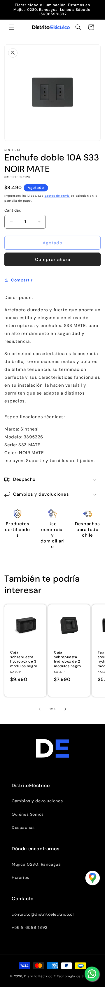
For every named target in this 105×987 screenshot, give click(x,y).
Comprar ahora (52, 259)
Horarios (20, 877)
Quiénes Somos (28, 814)
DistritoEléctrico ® (40, 976)
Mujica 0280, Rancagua (36, 864)
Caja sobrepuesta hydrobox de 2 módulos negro (67, 659)
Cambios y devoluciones (37, 800)
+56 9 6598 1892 (30, 927)
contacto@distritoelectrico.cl (43, 914)
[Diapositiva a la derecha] (65, 709)
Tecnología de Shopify (76, 976)
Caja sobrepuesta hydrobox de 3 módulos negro (23, 659)
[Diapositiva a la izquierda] (39, 709)
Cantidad (12, 210)
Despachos (23, 827)
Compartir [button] (21, 280)
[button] (11, 27)
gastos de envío (57, 196)
